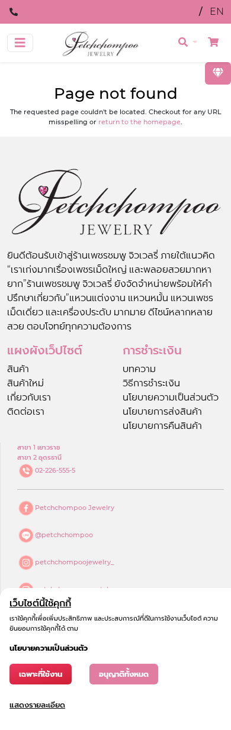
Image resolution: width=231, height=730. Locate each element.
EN (217, 11)
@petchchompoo (64, 535)
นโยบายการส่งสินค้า (162, 411)
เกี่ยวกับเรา (29, 397)
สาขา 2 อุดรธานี (39, 457)
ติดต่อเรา (25, 411)
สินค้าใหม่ (25, 383)
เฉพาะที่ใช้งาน (40, 674)
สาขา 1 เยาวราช (38, 447)
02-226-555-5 (55, 470)
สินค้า (18, 368)
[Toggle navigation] (20, 43)
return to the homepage (139, 122)
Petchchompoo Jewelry (74, 507)
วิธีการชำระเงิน (151, 383)
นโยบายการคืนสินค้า (162, 425)
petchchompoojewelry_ (74, 562)
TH (186, 11)
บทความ (139, 368)
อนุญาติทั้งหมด (124, 674)
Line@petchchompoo (72, 11)
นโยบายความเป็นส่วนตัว (171, 397)
